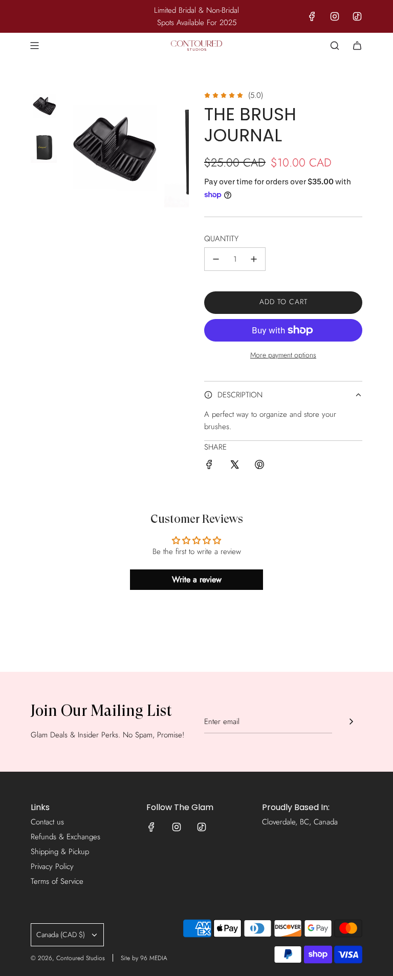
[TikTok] (357, 16)
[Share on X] (234, 466)
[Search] (334, 45)
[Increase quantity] (254, 259)
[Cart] (357, 45)
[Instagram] (334, 16)
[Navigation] (34, 45)
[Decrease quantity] (216, 259)
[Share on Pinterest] (259, 466)
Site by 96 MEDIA (144, 958)
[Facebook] (312, 16)
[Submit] (351, 721)
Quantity (221, 238)
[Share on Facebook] (209, 466)
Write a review (197, 579)
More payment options (283, 355)
